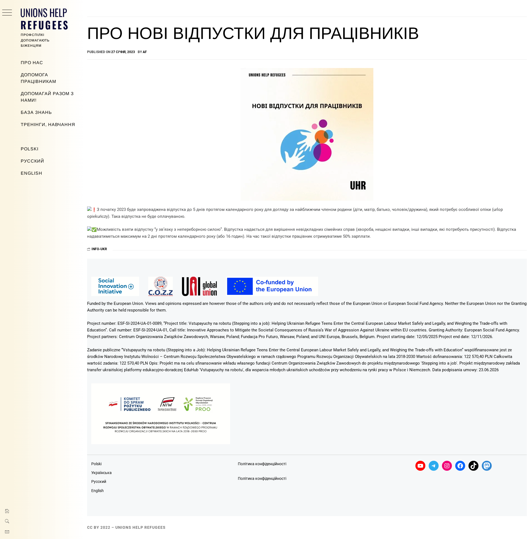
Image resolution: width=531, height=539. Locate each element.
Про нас (32, 62)
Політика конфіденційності (262, 464)
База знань (36, 112)
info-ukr (99, 249)
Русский (32, 161)
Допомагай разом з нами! (47, 97)
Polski (29, 148)
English (31, 173)
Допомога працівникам (38, 78)
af (145, 52)
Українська (101, 472)
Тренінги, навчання (48, 124)
